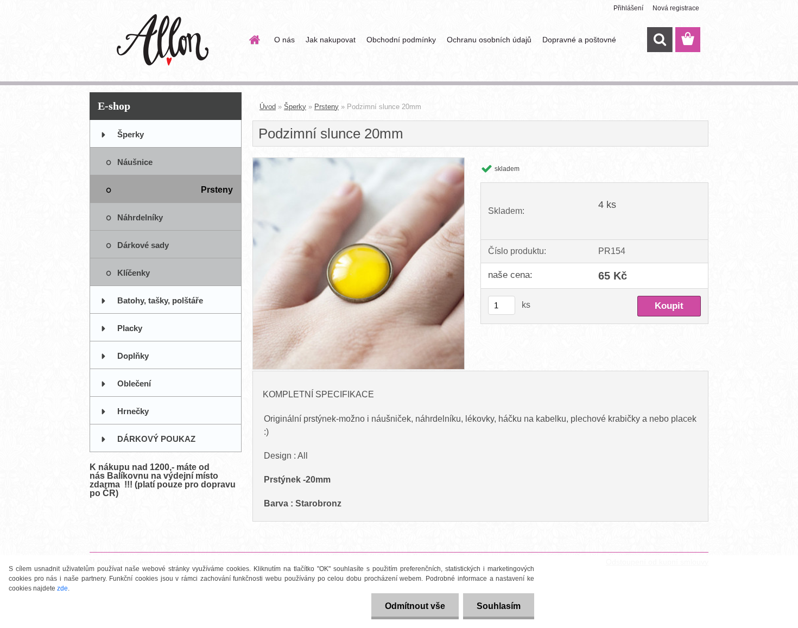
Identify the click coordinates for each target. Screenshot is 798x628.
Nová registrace (676, 8)
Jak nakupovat (331, 39)
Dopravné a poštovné (579, 39)
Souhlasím (499, 606)
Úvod (267, 107)
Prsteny (326, 107)
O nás (284, 39)
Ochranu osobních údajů (489, 39)
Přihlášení (628, 8)
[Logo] (164, 40)
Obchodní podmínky (401, 39)
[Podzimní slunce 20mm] (358, 162)
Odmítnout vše (415, 606)
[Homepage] (253, 39)
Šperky (295, 107)
